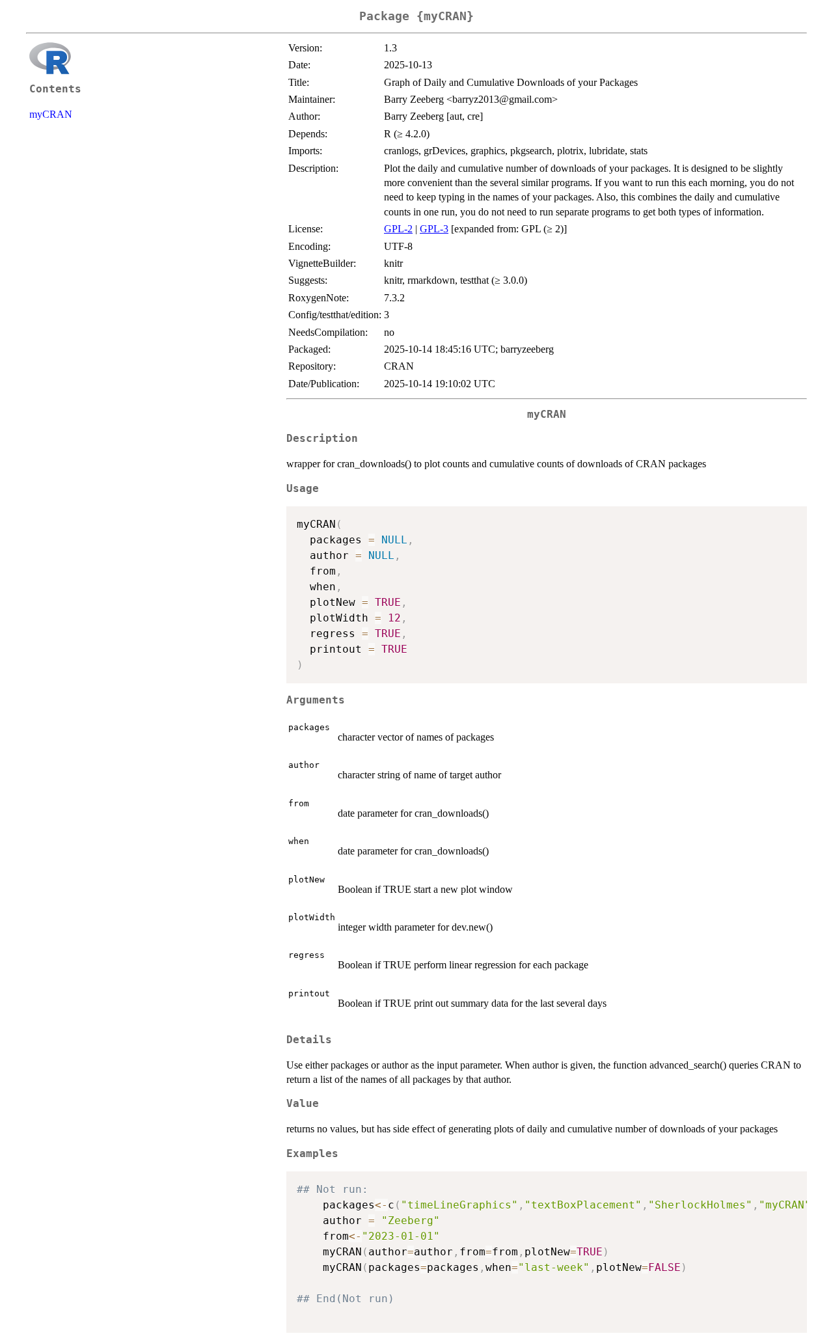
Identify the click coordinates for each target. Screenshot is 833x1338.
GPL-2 (398, 228)
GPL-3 (434, 228)
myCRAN (50, 114)
